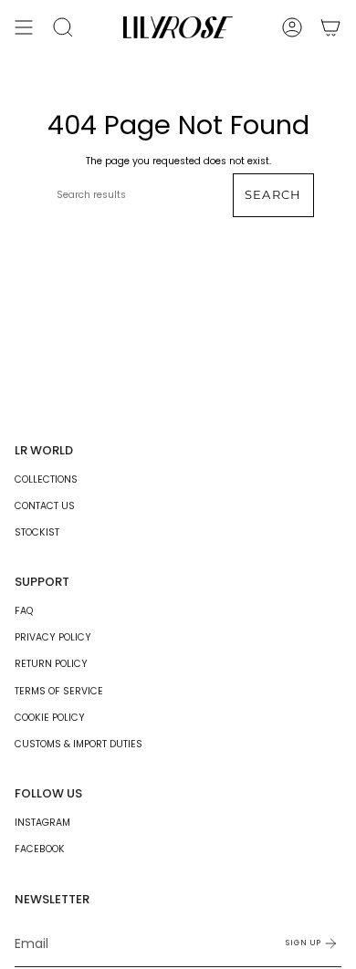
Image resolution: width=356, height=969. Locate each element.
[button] (63, 27)
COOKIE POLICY (50, 717)
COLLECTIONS (46, 479)
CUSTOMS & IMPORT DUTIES (78, 744)
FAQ (24, 611)
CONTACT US (45, 506)
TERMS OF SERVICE (59, 691)
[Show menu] (23, 27)
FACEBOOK (40, 849)
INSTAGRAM (42, 822)
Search (273, 194)
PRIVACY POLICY (53, 637)
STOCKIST (37, 532)
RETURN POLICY (51, 664)
